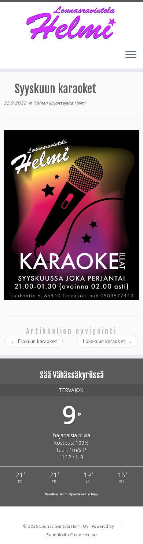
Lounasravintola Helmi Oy (63, 526)
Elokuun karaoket (34, 341)
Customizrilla (82, 535)
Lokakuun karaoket (107, 341)
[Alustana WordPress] (117, 524)
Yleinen (41, 103)
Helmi (79, 103)
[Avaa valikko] (130, 55)
